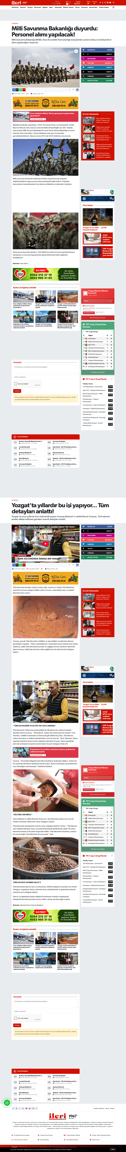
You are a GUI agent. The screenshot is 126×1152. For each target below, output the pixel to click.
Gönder (17, 391)
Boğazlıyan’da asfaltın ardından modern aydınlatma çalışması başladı (23, 325)
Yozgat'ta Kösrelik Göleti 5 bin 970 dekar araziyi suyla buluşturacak (66, 305)
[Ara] (113, 3)
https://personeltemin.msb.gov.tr (42, 133)
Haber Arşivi (96, 1139)
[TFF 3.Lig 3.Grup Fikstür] (112, 379)
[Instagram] (19, 1108)
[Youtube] (26, 1108)
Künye (107, 1108)
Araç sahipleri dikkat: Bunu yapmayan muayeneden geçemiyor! (22, 305)
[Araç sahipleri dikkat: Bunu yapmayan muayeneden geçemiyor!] (23, 296)
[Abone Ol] (77, 89)
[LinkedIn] (23, 1108)
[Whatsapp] (36, 1108)
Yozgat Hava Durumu (46, 1135)
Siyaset (23, 7)
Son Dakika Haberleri (72, 1139)
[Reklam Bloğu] (97, 192)
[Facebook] (13, 1108)
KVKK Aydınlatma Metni (80, 1149)
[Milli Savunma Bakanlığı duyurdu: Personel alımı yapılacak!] (46, 67)
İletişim (112, 1108)
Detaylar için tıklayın (98, 372)
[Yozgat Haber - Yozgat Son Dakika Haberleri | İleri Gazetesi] (19, 2)
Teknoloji (58, 7)
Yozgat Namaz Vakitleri (73, 1135)
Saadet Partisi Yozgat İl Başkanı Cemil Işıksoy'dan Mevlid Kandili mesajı (66, 325)
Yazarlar (84, 7)
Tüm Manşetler (44, 1139)
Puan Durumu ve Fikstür (21, 1139)
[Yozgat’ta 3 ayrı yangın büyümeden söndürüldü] (45, 317)
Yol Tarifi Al (100, 312)
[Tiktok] (29, 1108)
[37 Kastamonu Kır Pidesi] (45, 103)
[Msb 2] (45, 157)
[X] (16, 1108)
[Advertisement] (63, 15)
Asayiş (30, 7)
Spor (51, 7)
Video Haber (104, 7)
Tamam (113, 1149)
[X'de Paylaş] (17, 89)
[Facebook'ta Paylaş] (13, 89)
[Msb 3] (45, 231)
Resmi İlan (93, 7)
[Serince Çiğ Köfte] (45, 274)
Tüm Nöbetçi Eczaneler (98, 317)
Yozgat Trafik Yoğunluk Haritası (101, 1135)
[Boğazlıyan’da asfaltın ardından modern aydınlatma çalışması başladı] (23, 317)
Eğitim (45, 7)
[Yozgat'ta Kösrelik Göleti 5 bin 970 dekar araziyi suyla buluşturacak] (67, 296)
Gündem (15, 7)
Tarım (77, 7)
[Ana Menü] (113, 7)
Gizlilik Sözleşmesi (99, 1108)
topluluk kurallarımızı (30, 397)
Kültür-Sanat (68, 7)
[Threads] (33, 1108)
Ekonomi (37, 7)
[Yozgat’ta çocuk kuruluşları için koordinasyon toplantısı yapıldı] (45, 296)
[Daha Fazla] (24, 89)
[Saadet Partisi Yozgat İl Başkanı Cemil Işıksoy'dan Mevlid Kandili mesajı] (67, 317)
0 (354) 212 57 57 (89, 312)
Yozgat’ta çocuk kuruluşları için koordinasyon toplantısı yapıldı (45, 305)
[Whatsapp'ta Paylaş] (20, 89)
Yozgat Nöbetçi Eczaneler (22, 1135)
